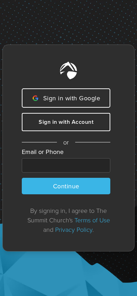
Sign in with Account (66, 122)
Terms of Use (92, 220)
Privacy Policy (73, 229)
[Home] (68, 70)
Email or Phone (43, 151)
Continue (66, 186)
